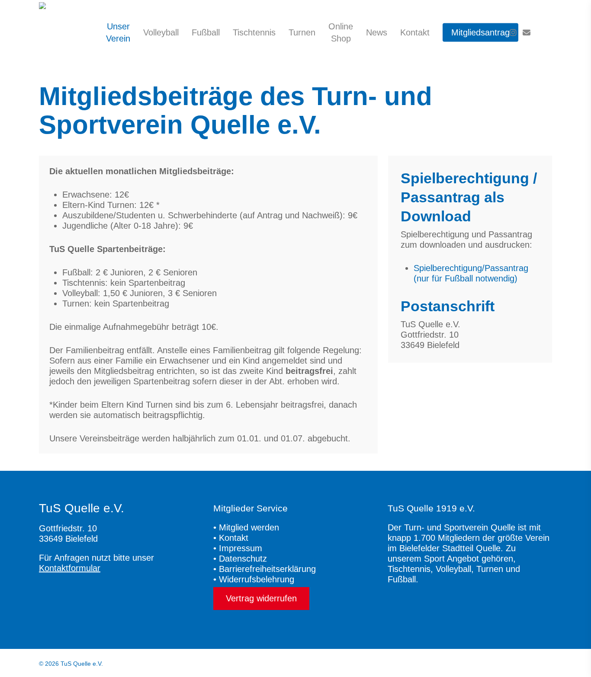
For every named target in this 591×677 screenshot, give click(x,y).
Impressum (240, 548)
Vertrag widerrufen (261, 598)
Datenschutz (243, 558)
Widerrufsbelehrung (256, 579)
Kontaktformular (69, 568)
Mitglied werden (249, 527)
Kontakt (233, 538)
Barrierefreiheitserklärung (267, 569)
